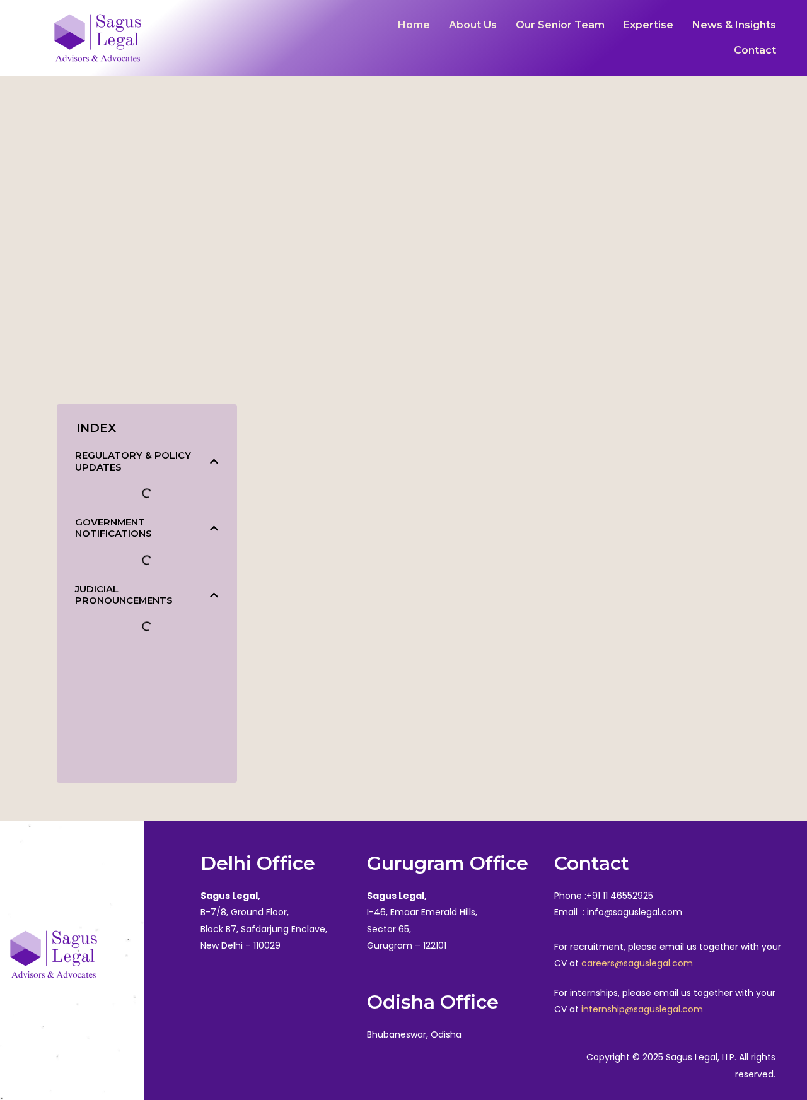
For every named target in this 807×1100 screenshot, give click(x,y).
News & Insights (734, 25)
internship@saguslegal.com (642, 1009)
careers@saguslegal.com (637, 963)
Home (414, 25)
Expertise (648, 25)
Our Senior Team (560, 25)
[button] (214, 461)
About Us (473, 25)
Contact (755, 50)
